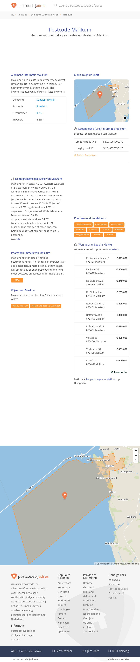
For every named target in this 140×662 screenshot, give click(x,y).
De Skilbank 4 (94, 292)
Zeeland (87, 627)
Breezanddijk (117, 224)
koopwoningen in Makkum (101, 379)
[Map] (101, 100)
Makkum (114, 249)
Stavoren (93, 229)
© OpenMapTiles (102, 563)
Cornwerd (118, 229)
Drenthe (88, 583)
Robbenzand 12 (95, 303)
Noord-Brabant (91, 609)
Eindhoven (64, 600)
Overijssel (88, 618)
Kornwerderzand (83, 224)
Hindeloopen (101, 224)
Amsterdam (64, 583)
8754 (17, 280)
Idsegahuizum (82, 234)
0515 (39, 113)
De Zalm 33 (92, 269)
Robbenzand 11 (95, 326)
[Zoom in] (135, 450)
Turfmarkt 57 (93, 349)
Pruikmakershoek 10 (97, 258)
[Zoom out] (135, 455)
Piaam (106, 229)
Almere (62, 613)
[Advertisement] (70, 53)
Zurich (110, 234)
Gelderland (89, 596)
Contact (15, 639)
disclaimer (113, 659)
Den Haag (63, 591)
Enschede (63, 627)
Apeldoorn (64, 631)
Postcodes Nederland (23, 630)
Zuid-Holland (90, 631)
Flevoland (88, 587)
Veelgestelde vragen (22, 635)
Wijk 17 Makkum (20, 305)
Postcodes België (118, 588)
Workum (80, 229)
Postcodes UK (116, 593)
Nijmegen (63, 622)
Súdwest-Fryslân (46, 99)
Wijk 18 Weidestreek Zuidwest (46, 305)
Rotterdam (64, 587)
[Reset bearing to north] (135, 460)
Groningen (64, 609)
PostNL (112, 597)
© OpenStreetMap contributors (125, 563)
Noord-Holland (91, 613)
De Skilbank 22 (94, 280)
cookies (125, 659)
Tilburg (62, 605)
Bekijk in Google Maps (86, 155)
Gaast (97, 234)
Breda (61, 618)
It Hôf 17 (91, 360)
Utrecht (62, 596)
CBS (18, 239)
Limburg (88, 605)
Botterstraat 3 (94, 315)
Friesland (42, 106)
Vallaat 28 (91, 337)
